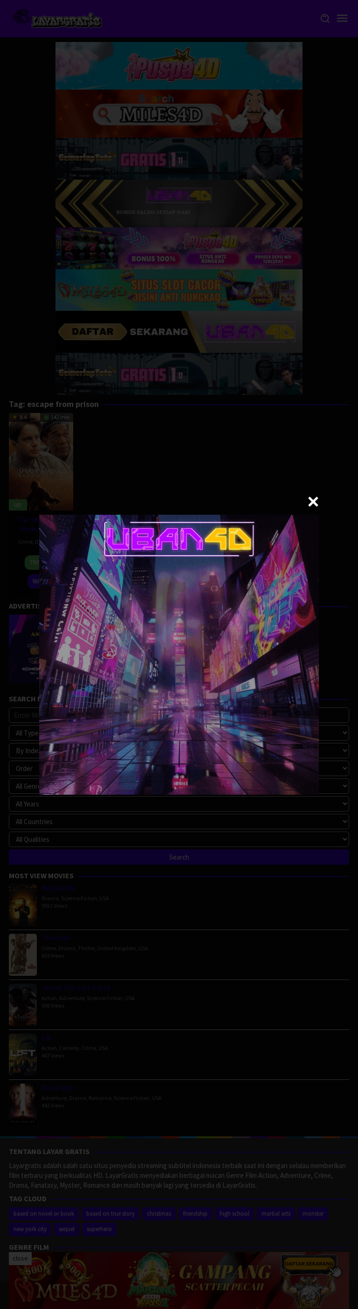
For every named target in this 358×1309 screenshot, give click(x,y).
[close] (313, 501)
